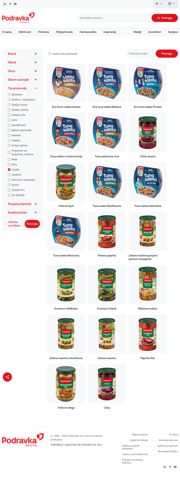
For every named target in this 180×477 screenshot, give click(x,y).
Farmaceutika (88, 32)
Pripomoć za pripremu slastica (22, 152)
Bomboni (17, 94)
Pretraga (167, 18)
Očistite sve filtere (14, 224)
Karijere (173, 32)
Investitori (154, 32)
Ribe (14, 159)
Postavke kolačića (168, 451)
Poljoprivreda (64, 32)
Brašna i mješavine (23, 99)
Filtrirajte (32, 224)
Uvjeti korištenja (139, 440)
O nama (7, 32)
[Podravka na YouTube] (15, 4)
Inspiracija (109, 32)
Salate (15, 169)
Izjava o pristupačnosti (135, 454)
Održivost (25, 32)
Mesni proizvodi (21, 130)
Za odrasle (18, 195)
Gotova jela (18, 115)
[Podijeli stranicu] (7, 377)
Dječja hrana (19, 104)
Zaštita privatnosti (168, 446)
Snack (15, 184)
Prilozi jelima (20, 145)
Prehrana (43, 32)
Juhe (14, 120)
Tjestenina (18, 190)
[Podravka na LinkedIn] (5, 4)
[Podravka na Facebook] (10, 4)
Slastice (16, 174)
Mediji (137, 32)
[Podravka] (18, 22)
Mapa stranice (140, 434)
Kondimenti (19, 125)
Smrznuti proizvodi (23, 179)
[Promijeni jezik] (171, 4)
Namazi (16, 135)
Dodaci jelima (20, 109)
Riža (14, 164)
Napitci (16, 140)
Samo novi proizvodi (64, 53)
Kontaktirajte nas (168, 440)
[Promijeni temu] (159, 4)
